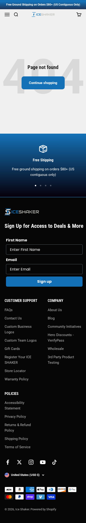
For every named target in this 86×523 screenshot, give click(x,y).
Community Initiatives (64, 327)
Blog (51, 318)
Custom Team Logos (21, 340)
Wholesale (56, 349)
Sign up (44, 281)
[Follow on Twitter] (19, 462)
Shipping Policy (16, 439)
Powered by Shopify (43, 509)
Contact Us (13, 318)
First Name (16, 240)
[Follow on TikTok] (54, 462)
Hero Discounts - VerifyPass (61, 338)
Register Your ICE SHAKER (18, 360)
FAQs (9, 310)
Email (11, 259)
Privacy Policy (15, 417)
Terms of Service (18, 447)
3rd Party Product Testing (61, 360)
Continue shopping (43, 83)
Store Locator (15, 371)
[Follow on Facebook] (8, 462)
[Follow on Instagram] (31, 462)
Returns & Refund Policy (18, 428)
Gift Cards (12, 349)
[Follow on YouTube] (43, 462)
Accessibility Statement (14, 405)
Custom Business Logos (18, 329)
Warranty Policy (16, 379)
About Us (55, 310)
